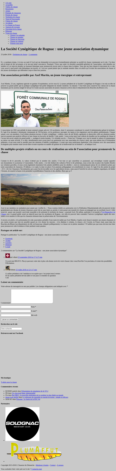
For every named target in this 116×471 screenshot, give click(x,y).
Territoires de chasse (12, 17)
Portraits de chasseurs (13, 13)
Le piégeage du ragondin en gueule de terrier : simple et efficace (45, 397)
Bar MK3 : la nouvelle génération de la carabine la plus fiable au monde (37, 395)
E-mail (33, 311)
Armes (7, 11)
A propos (60, 465)
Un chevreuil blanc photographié (23, 393)
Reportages (9, 9)
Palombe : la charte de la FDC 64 (28, 399)
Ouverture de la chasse (13, 29)
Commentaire (6, 303)
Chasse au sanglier (16, 37)
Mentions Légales (42, 465)
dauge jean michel (11, 397)
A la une (8, 3)
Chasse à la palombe (17, 35)
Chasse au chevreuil (17, 39)
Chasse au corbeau (16, 41)
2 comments (33, 54)
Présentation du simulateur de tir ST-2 (34, 391)
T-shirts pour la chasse (9, 382)
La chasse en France (12, 25)
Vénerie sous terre (16, 43)
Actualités (9, 5)
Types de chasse (11, 33)
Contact (53, 465)
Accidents (9, 23)
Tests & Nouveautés (12, 19)
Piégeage (8, 31)
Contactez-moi (36, 469)
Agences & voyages (12, 27)
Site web (34, 315)
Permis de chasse (11, 15)
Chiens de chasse (11, 21)
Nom (33, 307)
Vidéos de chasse (11, 7)
